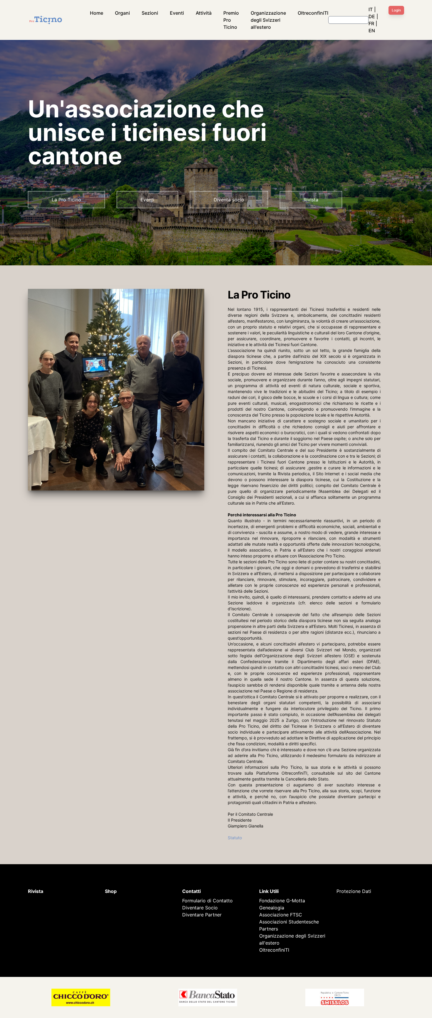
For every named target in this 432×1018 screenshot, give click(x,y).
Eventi (177, 13)
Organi (122, 13)
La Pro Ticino (66, 200)
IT (371, 9)
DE (372, 16)
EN (372, 30)
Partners (268, 929)
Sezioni (150, 13)
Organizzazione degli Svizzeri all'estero (268, 20)
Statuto (235, 837)
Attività (204, 13)
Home (96, 13)
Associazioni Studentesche (289, 922)
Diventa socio (229, 200)
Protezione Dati (353, 891)
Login (396, 10)
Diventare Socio (200, 908)
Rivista (311, 200)
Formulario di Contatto (207, 901)
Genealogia (271, 908)
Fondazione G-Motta (282, 901)
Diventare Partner (202, 915)
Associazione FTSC (280, 915)
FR (371, 23)
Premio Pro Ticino (231, 20)
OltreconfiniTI (313, 13)
